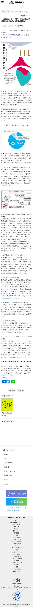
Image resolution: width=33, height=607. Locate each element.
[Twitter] (8, 382)
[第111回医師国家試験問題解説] (16, 64)
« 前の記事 (12, 390)
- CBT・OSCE (17, 537)
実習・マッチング (9, 471)
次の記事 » (21, 390)
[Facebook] (3, 382)
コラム (5, 479)
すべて (5, 454)
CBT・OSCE (7, 462)
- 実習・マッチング (16, 541)
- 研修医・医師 (17, 543)
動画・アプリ (7, 467)
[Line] (12, 382)
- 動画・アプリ (17, 539)
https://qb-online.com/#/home (21, 167)
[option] (7, 408)
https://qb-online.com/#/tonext (11, 298)
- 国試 (16, 535)
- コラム (17, 545)
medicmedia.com (16, 589)
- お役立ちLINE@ (17, 558)
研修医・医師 (7, 475)
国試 (5, 458)
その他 (5, 484)
